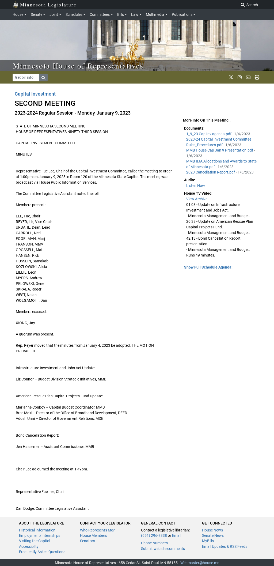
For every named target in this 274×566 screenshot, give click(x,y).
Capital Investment (35, 94)
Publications (182, 14)
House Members (93, 535)
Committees (100, 14)
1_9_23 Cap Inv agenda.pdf (209, 134)
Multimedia (155, 14)
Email (176, 535)
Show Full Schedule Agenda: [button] (208, 267)
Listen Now (195, 185)
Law (134, 14)
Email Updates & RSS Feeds (224, 546)
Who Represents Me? (97, 530)
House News (212, 530)
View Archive (196, 199)
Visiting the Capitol (34, 541)
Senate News (213, 535)
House (18, 14)
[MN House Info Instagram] (239, 77)
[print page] (257, 77)
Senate (36, 14)
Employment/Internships (39, 535)
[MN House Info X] (231, 77)
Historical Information (37, 530)
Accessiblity (29, 546)
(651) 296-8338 (154, 535)
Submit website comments (163, 548)
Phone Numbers (154, 543)
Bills (120, 14)
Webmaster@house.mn (199, 563)
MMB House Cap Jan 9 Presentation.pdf (220, 150)
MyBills (208, 541)
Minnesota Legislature (48, 4)
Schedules (74, 14)
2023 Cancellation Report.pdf (211, 172)
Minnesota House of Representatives (78, 66)
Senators (87, 541)
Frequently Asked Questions (42, 552)
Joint (54, 14)
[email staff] (248, 77)
